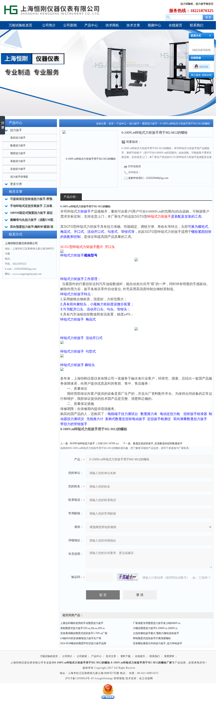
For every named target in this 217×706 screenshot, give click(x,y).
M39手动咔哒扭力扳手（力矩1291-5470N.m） (95, 443)
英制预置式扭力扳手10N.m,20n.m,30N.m (82, 628)
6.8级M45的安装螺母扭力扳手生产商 (80, 638)
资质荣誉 (169, 656)
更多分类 (16, 184)
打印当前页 (134, 166)
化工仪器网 (146, 678)
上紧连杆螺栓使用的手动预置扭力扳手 (81, 623)
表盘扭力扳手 (18, 161)
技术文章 (111, 656)
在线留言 (140, 656)
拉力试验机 (187, 3)
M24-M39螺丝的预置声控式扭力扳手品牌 (83, 643)
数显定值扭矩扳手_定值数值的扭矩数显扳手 (157, 443)
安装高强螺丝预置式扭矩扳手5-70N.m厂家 (83, 633)
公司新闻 (82, 656)
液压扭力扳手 (18, 137)
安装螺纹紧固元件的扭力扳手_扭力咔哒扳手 (157, 643)
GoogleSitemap (104, 678)
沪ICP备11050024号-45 (79, 678)
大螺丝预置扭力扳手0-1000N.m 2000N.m (155, 628)
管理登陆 (119, 678)
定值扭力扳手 (18, 168)
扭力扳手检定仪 (204, 3)
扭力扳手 (134, 123)
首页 (111, 123)
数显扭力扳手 (18, 145)
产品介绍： (71, 196)
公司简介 (67, 656)
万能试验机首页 (49, 656)
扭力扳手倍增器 (19, 176)
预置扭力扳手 (18, 153)
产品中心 (121, 123)
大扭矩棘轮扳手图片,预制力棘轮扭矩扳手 (156, 633)
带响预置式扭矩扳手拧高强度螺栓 (152, 638)
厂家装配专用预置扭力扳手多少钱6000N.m (156, 623)
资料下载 (125, 656)
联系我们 (155, 656)
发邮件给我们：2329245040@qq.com (148, 177)
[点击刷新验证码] (127, 577)
